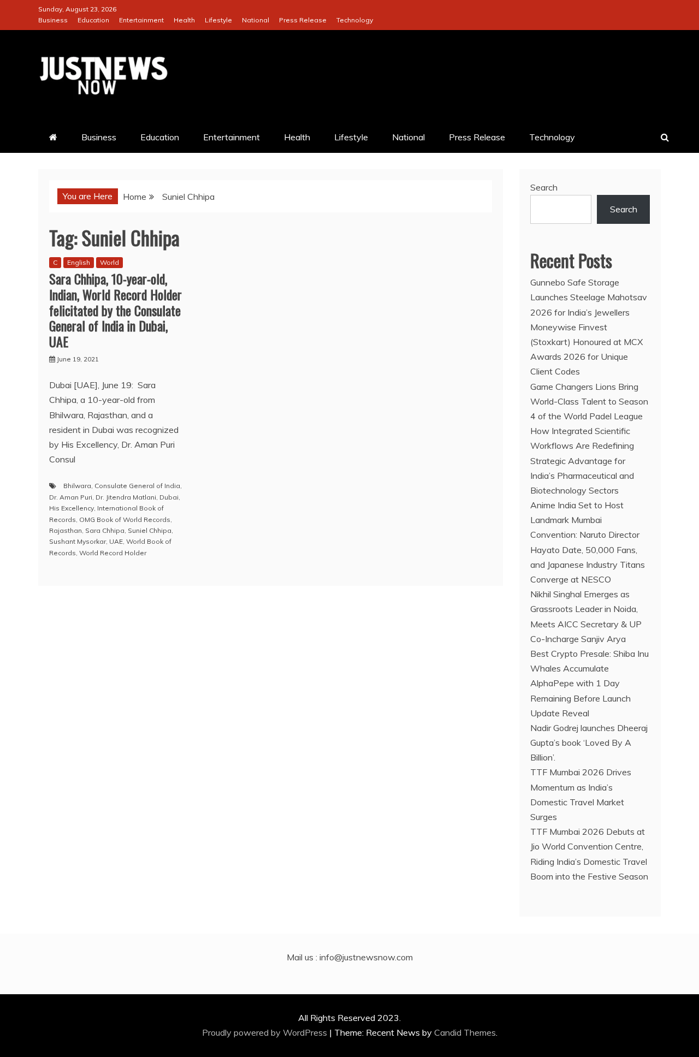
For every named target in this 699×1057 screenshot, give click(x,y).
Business (53, 20)
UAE (116, 541)
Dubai (169, 497)
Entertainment (141, 20)
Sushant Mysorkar (77, 541)
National (255, 20)
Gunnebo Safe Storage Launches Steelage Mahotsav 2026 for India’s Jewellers (588, 297)
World (109, 262)
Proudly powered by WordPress (265, 1032)
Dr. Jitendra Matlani (126, 497)
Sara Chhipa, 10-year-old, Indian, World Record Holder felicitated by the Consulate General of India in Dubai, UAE (115, 310)
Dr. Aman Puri (70, 497)
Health (184, 20)
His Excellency (71, 508)
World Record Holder (112, 553)
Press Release (303, 20)
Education (93, 20)
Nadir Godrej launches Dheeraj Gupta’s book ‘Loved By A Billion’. (589, 742)
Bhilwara (77, 486)
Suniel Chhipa (149, 530)
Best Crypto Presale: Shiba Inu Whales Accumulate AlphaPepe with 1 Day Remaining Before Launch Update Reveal (589, 683)
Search (544, 187)
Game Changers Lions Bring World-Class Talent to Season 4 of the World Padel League (589, 401)
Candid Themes (465, 1032)
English (78, 262)
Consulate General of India (137, 486)
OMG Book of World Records (124, 519)
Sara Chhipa (105, 530)
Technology (354, 20)
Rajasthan (65, 530)
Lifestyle (218, 20)
